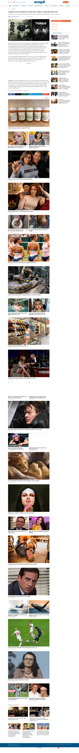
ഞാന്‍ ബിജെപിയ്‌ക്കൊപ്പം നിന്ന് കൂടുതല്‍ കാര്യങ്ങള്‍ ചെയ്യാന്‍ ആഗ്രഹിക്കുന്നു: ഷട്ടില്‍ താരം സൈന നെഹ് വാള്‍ (64, 58)
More (46, 5)
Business (68, 5)
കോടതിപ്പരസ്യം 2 (54, 26)
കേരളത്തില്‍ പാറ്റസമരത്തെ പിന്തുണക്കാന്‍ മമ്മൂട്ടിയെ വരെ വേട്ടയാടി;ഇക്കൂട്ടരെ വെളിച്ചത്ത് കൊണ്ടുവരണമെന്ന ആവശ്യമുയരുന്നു (14, 733)
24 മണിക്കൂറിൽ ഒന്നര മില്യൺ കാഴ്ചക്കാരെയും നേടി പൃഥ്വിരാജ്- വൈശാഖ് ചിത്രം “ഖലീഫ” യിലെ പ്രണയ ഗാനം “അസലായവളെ (43, 732)
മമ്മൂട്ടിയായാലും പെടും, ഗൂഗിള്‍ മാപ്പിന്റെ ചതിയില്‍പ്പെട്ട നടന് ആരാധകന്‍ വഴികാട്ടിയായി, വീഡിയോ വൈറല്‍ (39, 719)
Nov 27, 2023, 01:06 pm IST (23, 16)
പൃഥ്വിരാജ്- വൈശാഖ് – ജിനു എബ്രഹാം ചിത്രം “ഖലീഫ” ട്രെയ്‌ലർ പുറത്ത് (17, 719)
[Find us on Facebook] (8, 2)
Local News (53, 5)
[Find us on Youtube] (14, 2)
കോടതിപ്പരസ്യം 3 (54, 29)
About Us (47, 744)
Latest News (15, 5)
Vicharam (24, 5)
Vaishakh (12, 90)
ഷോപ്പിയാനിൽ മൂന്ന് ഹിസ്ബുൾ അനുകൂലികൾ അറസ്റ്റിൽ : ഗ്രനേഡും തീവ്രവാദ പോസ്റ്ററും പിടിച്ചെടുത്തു (64, 94)
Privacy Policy (61, 744)
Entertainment (39, 5)
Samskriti (61, 5)
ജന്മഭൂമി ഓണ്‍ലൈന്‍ (14, 16)
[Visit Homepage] (39, 2)
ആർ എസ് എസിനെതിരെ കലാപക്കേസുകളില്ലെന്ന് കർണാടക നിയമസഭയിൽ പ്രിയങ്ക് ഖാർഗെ (63, 37)
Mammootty (26, 90)
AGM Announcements (67, 744)
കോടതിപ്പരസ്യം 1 (54, 24)
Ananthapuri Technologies (17, 745)
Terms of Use (56, 744)
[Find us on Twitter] (12, 2)
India (24, 728)
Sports (30, 5)
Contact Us (52, 744)
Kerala (10, 728)
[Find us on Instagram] (10, 2)
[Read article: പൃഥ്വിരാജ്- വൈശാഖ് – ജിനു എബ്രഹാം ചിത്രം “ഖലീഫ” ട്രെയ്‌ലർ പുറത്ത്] (18, 712)
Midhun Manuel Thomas (19, 90)
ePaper (66, 2)
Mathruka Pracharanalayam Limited (14, 744)
